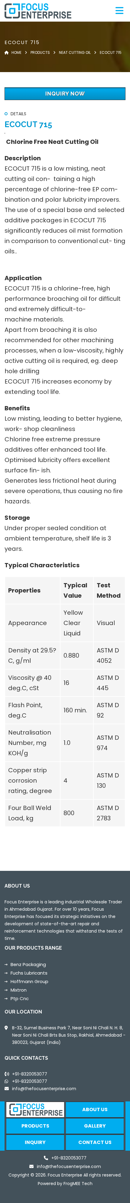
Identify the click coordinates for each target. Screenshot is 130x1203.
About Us (95, 1109)
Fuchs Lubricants (29, 973)
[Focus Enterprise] (49, 11)
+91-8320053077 (29, 1081)
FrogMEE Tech (78, 1183)
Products (40, 52)
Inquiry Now (65, 93)
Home (15, 52)
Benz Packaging (28, 964)
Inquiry (35, 1142)
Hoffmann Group (29, 981)
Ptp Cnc (20, 998)
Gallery (95, 1125)
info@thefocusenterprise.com (44, 1089)
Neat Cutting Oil (74, 52)
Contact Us (95, 1142)
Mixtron (19, 990)
